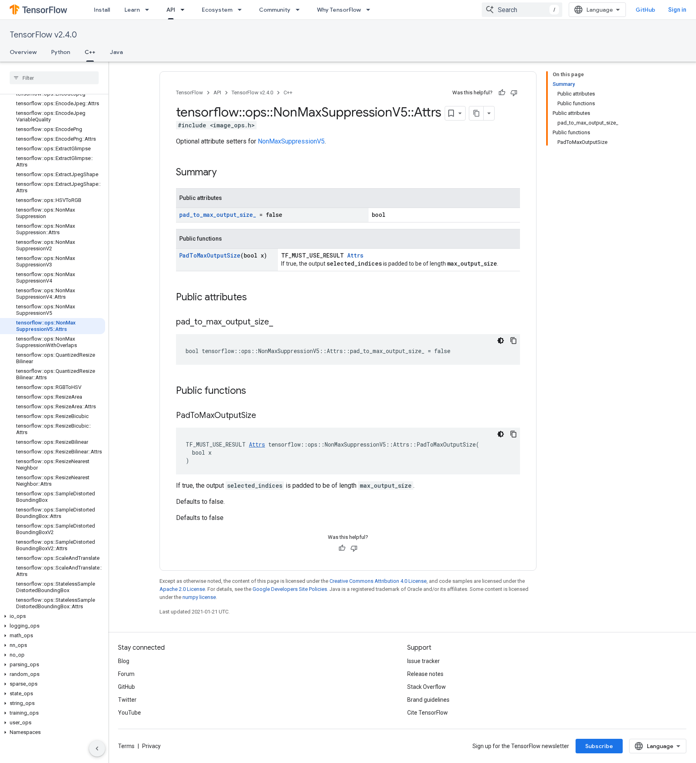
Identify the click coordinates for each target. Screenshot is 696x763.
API (170, 9)
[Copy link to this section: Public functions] (254, 391)
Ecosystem (217, 9)
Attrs (355, 255)
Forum (126, 674)
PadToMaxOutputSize (209, 255)
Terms (126, 746)
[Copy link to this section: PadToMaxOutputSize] (264, 416)
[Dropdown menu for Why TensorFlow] (370, 9)
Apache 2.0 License (182, 589)
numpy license (199, 597)
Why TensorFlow (339, 9)
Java (116, 52)
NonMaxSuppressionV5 (291, 141)
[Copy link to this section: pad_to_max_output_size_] (281, 322)
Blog (123, 661)
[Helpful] (502, 93)
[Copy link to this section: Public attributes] (255, 298)
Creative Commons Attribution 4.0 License (378, 581)
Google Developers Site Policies (290, 589)
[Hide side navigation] (97, 748)
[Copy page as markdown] (476, 113)
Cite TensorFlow (427, 712)
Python (60, 52)
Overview (23, 52)
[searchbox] (54, 77)
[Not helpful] (514, 93)
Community (274, 9)
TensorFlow (189, 92)
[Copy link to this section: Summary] (225, 173)
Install (102, 9)
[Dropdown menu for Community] (300, 9)
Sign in (677, 9)
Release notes (425, 674)
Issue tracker (423, 661)
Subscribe (599, 746)
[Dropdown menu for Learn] (149, 9)
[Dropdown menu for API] (185, 9)
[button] (52, 616)
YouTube (129, 712)
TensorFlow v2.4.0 (43, 35)
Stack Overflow (426, 687)
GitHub (645, 9)
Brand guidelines (428, 699)
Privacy (151, 746)
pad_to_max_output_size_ (217, 214)
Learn (132, 9)
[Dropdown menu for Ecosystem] (242, 9)
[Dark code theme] (500, 340)
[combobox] (522, 9)
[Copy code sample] (513, 340)
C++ (90, 52)
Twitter (127, 699)
